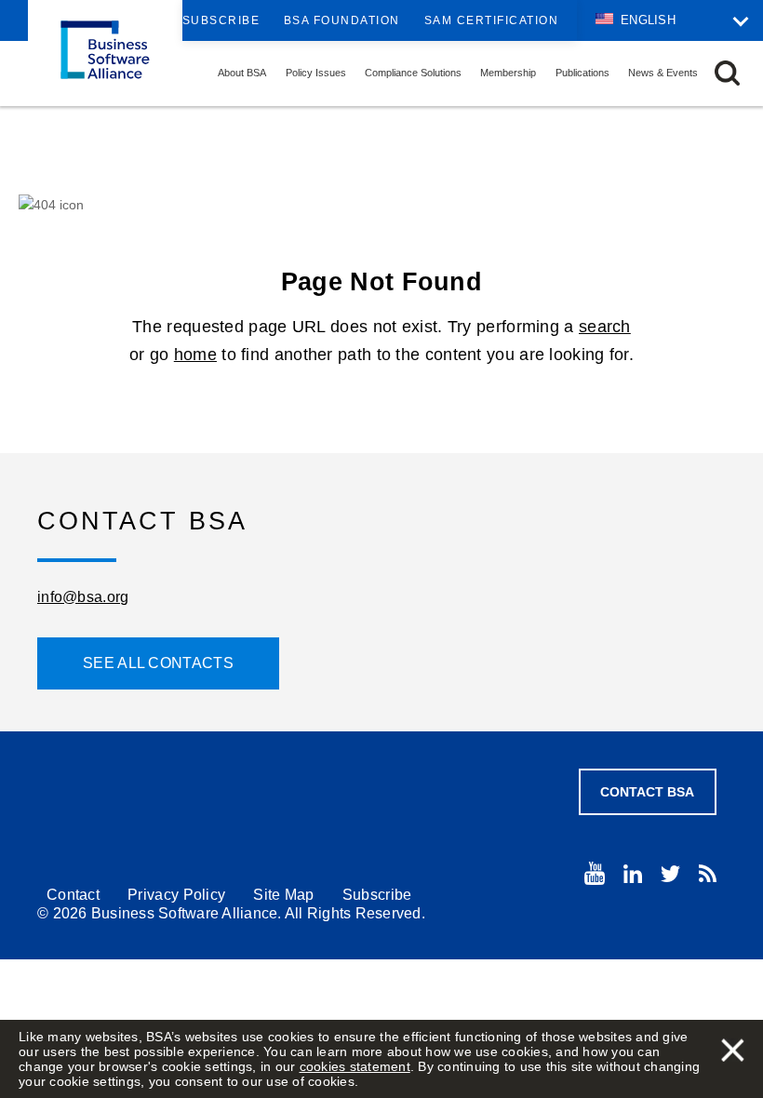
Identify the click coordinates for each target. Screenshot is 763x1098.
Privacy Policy (176, 895)
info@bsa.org (83, 597)
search (605, 326)
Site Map (283, 895)
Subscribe (221, 20)
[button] (727, 73)
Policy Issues (316, 72)
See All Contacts (158, 663)
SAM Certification (491, 20)
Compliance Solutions (413, 72)
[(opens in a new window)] (594, 873)
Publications (582, 72)
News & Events (663, 72)
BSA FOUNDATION (342, 20)
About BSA (242, 72)
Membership (508, 72)
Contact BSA (647, 791)
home (195, 354)
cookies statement (355, 1066)
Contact (73, 895)
